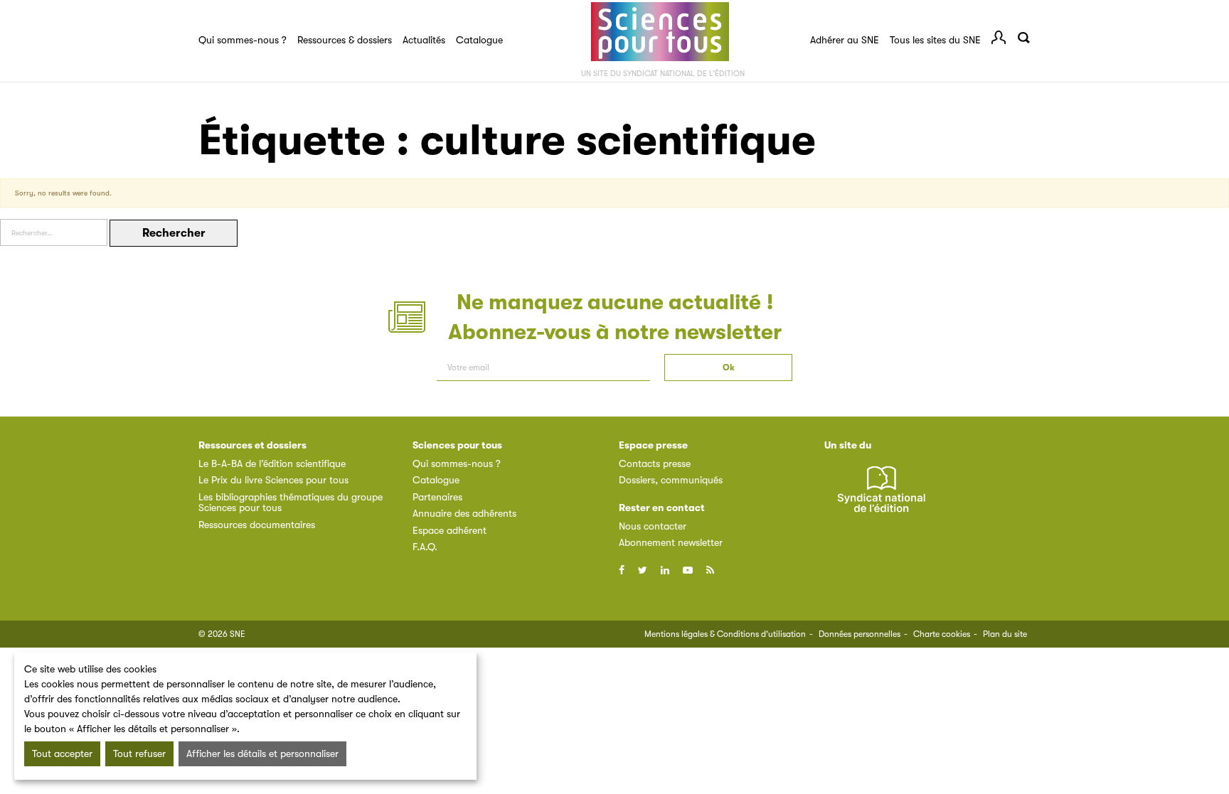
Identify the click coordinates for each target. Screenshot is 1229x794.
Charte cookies (941, 634)
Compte (998, 38)
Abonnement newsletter (671, 542)
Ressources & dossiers (344, 39)
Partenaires (437, 497)
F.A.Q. (425, 546)
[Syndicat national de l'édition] (881, 497)
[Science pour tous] (660, 32)
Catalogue (479, 39)
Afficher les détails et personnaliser (262, 753)
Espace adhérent (449, 530)
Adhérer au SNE (844, 39)
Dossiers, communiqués (671, 479)
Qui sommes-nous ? (242, 39)
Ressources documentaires (256, 524)
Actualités (424, 39)
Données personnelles (859, 634)
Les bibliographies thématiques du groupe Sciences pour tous (290, 502)
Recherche (1023, 38)
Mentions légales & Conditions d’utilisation (725, 634)
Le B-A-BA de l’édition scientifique (272, 463)
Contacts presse (655, 463)
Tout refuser (139, 753)
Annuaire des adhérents (464, 513)
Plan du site (1005, 634)
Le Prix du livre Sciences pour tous (273, 479)
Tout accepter (62, 753)
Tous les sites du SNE (935, 39)
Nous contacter (652, 526)
